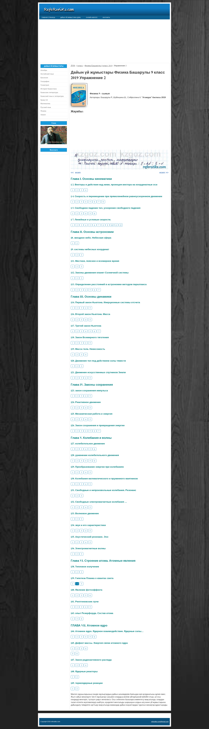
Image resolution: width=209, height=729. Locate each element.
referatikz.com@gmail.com (160, 721)
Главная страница (48, 17)
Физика (43, 111)
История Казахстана (49, 89)
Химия (43, 115)
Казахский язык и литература (52, 96)
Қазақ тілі (44, 100)
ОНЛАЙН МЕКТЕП (91, 17)
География (45, 81)
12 (121, 225)
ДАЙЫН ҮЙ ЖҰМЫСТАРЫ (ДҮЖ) (70, 17)
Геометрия (45, 85)
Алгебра (44, 70)
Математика (45, 103)
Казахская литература (49, 92)
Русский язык (46, 107)
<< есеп (76, 172)
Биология (44, 78)
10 (112, 225)
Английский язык (47, 74)
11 (116, 225)
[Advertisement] (104, 40)
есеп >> (163, 172)
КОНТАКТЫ (106, 17)
